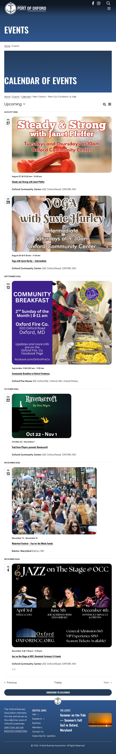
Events (15, 96)
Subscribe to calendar (58, 692)
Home (7, 46)
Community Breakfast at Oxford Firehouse (31, 373)
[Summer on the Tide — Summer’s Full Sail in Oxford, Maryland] (100, 720)
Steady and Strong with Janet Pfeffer (28, 181)
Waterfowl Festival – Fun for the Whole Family (32, 543)
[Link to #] (108, 3)
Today (58, 682)
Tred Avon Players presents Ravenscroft (30, 447)
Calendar (26, 96)
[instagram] (98, 3)
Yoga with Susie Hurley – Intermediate (29, 261)
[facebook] (93, 3)
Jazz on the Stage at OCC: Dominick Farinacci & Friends (36, 656)
